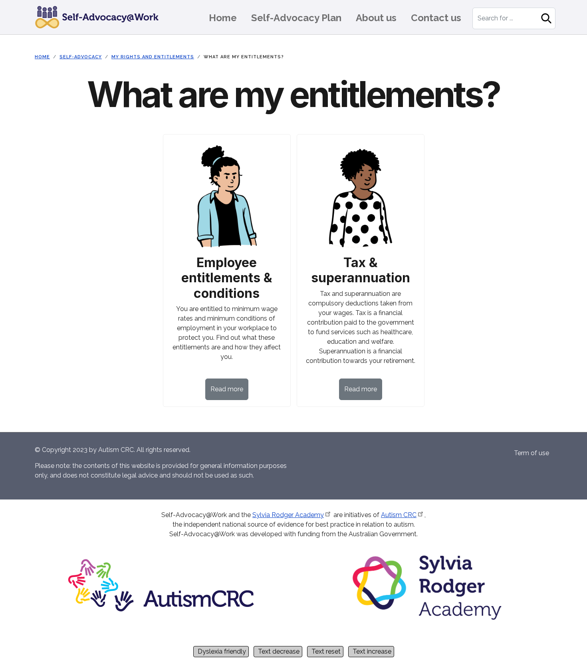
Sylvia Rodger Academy (288, 515)
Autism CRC (398, 515)
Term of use (531, 453)
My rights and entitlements (152, 56)
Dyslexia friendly (222, 651)
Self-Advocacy (80, 56)
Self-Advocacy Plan (296, 18)
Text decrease (278, 651)
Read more (226, 389)
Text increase (372, 651)
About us (376, 18)
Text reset (326, 651)
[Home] (100, 17)
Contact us (436, 18)
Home (223, 18)
